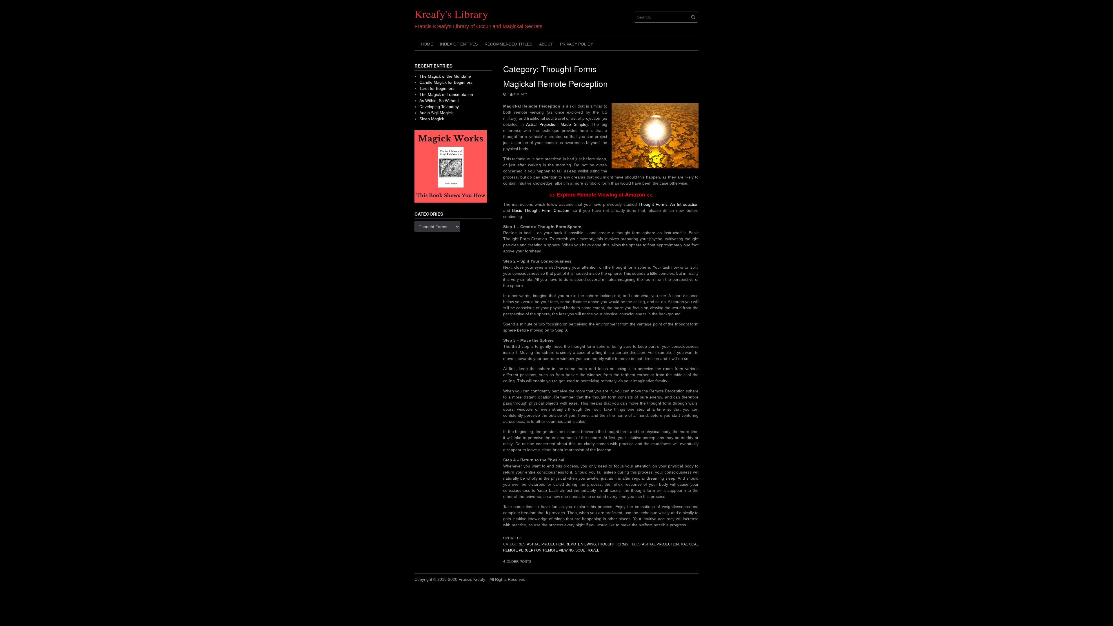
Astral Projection (545, 544)
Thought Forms (613, 544)
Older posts (519, 562)
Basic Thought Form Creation (540, 210)
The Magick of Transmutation (446, 94)
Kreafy (520, 94)
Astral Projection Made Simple (556, 124)
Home (427, 44)
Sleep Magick (431, 119)
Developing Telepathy (439, 106)
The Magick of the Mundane (445, 76)
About (546, 44)
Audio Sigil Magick (436, 112)
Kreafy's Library (451, 13)
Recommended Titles (508, 44)
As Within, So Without (439, 100)
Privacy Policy (576, 44)
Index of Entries (459, 44)
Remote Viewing (580, 544)
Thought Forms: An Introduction (669, 204)
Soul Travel (587, 550)
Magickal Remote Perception (555, 83)
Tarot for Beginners (436, 88)
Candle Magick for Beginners (445, 82)
